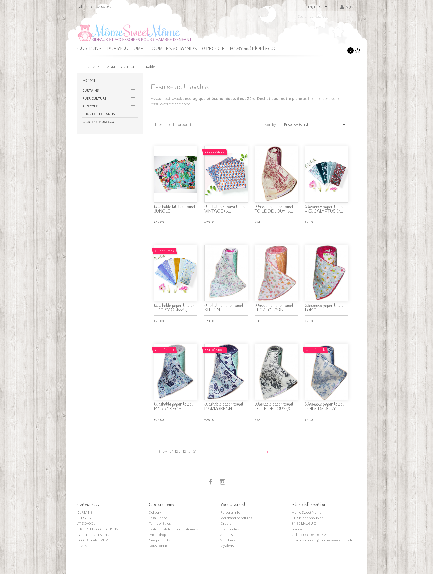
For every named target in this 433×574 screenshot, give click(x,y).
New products (159, 540)
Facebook (211, 482)
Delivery (155, 512)
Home (89, 81)
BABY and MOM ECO (252, 49)
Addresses (228, 534)
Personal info (230, 512)
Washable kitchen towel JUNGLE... (174, 209)
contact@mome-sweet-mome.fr (328, 540)
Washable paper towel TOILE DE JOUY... (324, 407)
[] (353, 19)
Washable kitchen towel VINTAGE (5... (225, 209)
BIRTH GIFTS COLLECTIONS (97, 529)
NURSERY (84, 518)
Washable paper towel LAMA (324, 308)
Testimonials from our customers (173, 529)
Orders (225, 523)
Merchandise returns (236, 518)
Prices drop (157, 534)
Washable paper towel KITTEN (223, 308)
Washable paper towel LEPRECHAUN (274, 308)
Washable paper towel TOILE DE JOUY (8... (274, 407)
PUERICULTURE (125, 49)
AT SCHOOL (86, 523)
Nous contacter (160, 545)
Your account (233, 505)
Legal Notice (158, 518)
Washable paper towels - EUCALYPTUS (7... (325, 209)
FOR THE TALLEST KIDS (94, 534)
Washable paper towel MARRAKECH (173, 407)
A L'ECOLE (213, 49)
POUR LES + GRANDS (172, 49)
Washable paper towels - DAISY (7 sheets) (174, 308)
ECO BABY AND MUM (92, 540)
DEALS (82, 545)
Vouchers (227, 540)
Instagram (223, 482)
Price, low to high (315, 125)
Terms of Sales (160, 523)
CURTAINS (89, 49)
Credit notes (229, 529)
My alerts (227, 545)
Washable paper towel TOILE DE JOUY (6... (274, 209)
